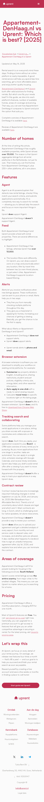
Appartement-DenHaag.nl (13, 88)
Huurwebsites (32, 743)
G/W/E (11, 744)
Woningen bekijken (32, 723)
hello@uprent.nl (22, 788)
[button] (38, 3)
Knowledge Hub (9, 54)
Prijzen (11, 723)
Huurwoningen (33, 734)
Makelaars (33, 739)
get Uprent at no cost (15, 618)
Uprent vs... (24, 54)
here (25, 120)
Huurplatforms (11, 734)
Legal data (22, 793)
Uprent (32, 88)
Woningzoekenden (11, 714)
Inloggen (32, 714)
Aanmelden (32, 719)
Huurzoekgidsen (11, 739)
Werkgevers (11, 719)
